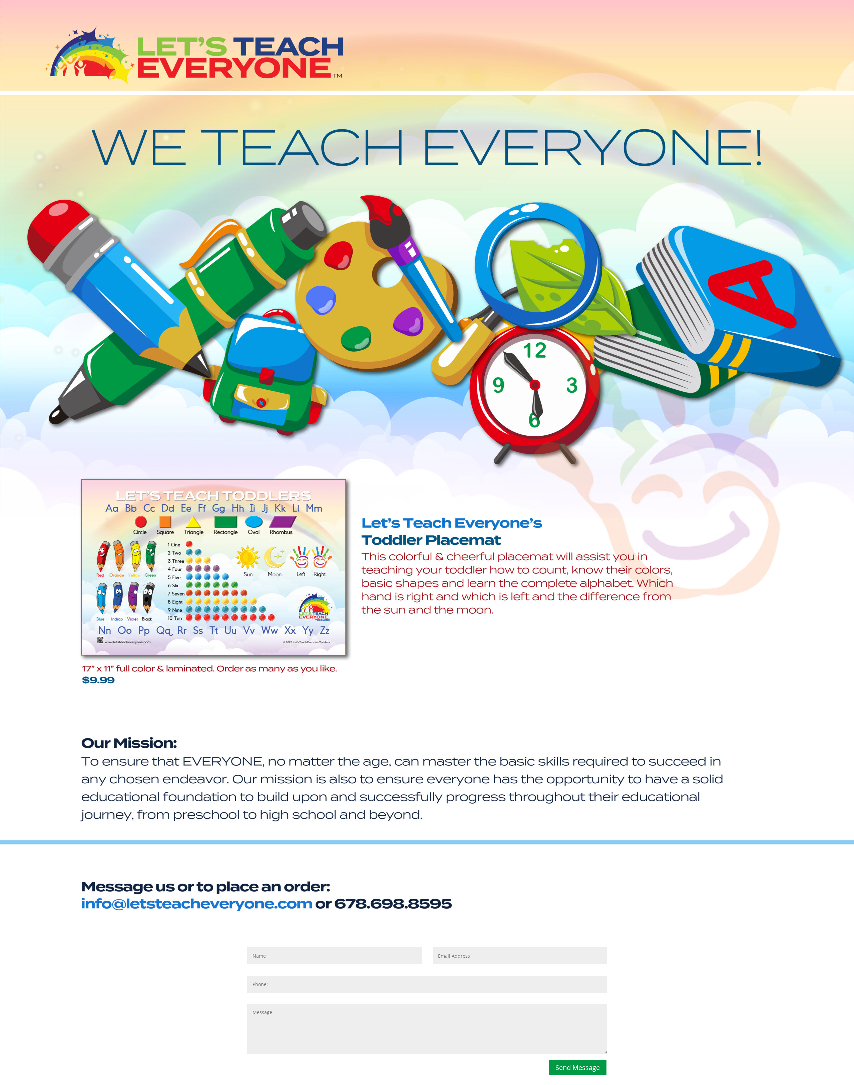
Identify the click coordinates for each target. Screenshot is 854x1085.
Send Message (577, 1067)
